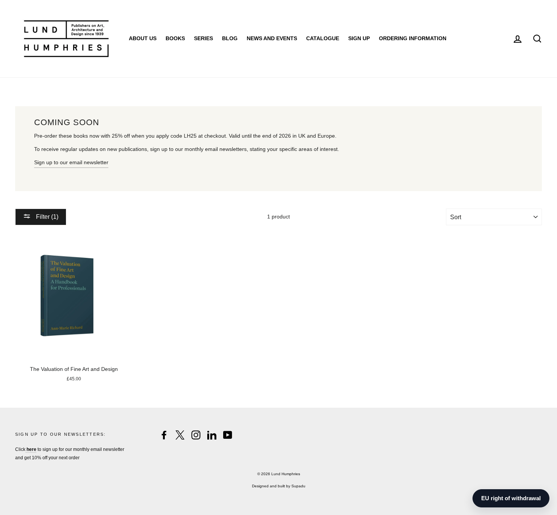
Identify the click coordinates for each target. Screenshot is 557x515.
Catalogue (322, 38)
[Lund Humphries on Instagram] (195, 435)
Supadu (298, 486)
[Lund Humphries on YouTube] (227, 435)
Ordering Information (412, 38)
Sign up (359, 38)
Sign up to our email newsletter (71, 162)
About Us (142, 38)
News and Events (272, 38)
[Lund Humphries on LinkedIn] (211, 435)
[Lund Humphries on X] (180, 435)
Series (203, 38)
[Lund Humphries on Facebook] (164, 435)
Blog (230, 38)
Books (175, 38)
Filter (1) (46, 217)
